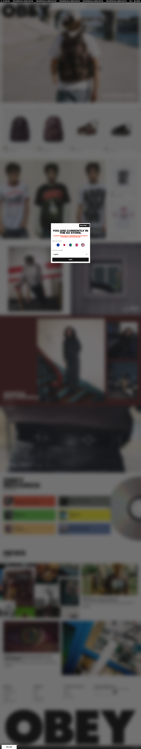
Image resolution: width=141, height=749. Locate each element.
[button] (9, 747)
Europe (138, 1)
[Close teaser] (17, 744)
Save (70, 259)
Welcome (83, 225)
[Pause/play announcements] (1, 1)
